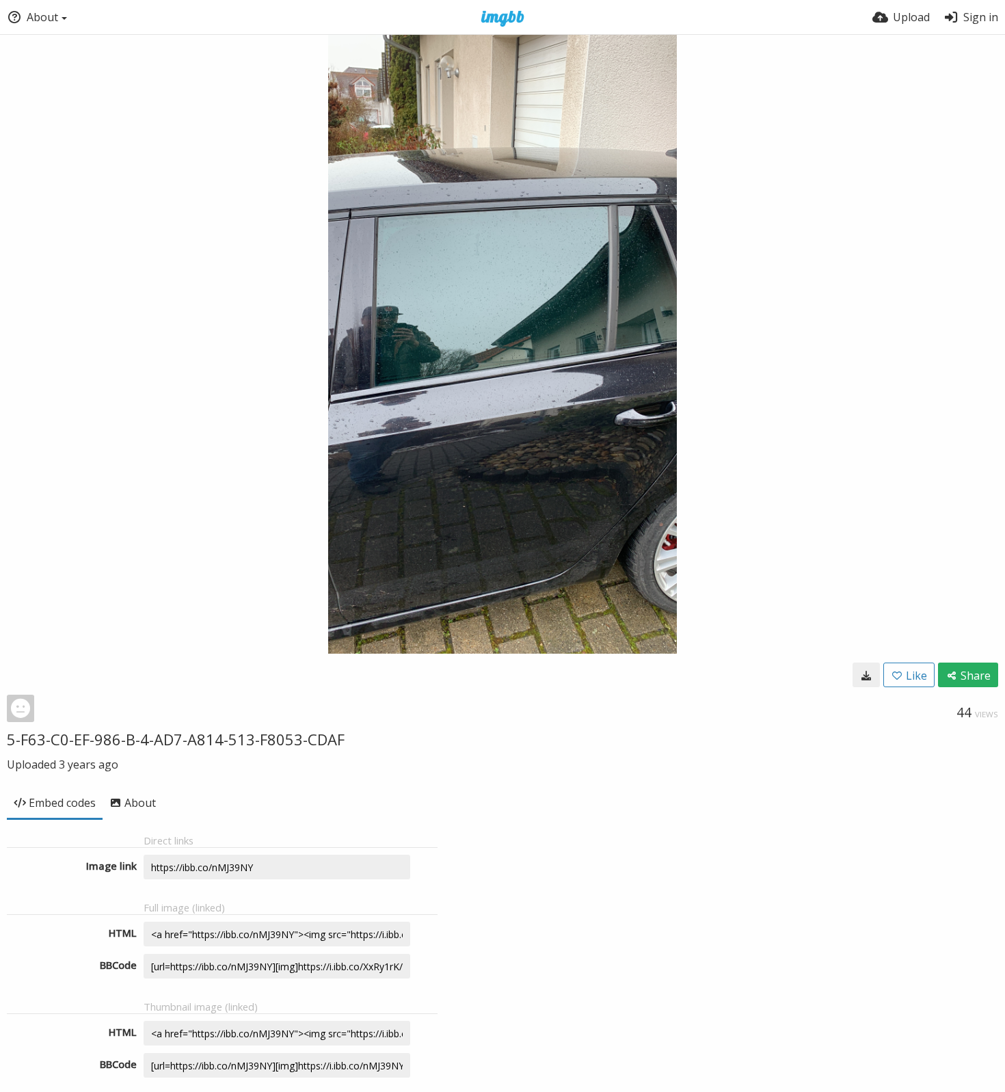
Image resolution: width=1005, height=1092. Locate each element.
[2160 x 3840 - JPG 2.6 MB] (866, 675)
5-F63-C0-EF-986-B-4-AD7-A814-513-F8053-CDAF (176, 739)
